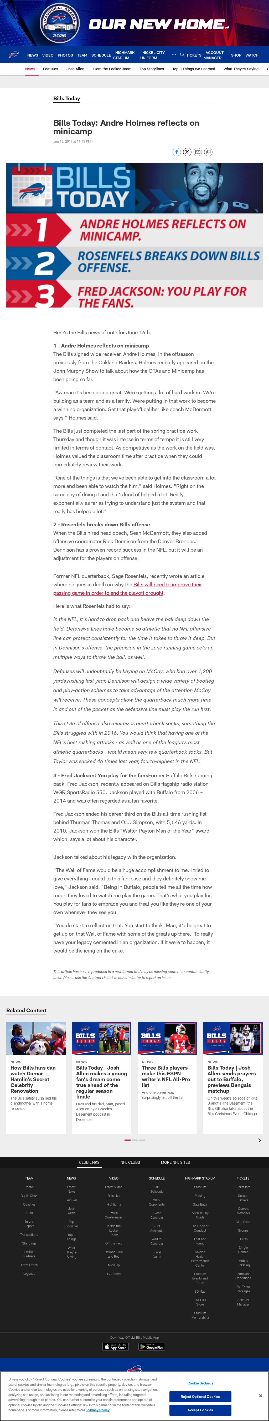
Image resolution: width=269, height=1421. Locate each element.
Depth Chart (29, 1195)
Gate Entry (200, 1204)
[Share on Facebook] (177, 155)
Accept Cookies (200, 1410)
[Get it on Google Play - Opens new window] (152, 1349)
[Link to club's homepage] (13, 54)
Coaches (29, 1204)
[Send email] (198, 155)
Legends (29, 1273)
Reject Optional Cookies (200, 1396)
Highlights (114, 1204)
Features (71, 1200)
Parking (200, 1195)
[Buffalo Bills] (134, 1371)
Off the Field (113, 1243)
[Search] (182, 54)
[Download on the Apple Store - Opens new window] (116, 1347)
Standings (29, 1243)
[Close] (260, 1396)
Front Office (29, 1265)
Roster (29, 1187)
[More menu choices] (174, 55)
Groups (243, 1230)
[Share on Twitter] (187, 155)
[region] (134, 1396)
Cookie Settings (200, 1383)
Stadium (200, 1187)
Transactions (29, 1234)
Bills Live (114, 1195)
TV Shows (114, 1274)
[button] (127, 1140)
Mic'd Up (114, 1265)
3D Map (200, 1291)
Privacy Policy (98, 1410)
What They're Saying (71, 1252)
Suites (243, 1239)
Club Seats (243, 1221)
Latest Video (113, 1187)
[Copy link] (208, 152)
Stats (29, 1213)
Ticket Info (243, 1187)
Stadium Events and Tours (200, 1278)
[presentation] (260, 1141)
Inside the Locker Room (114, 1230)
